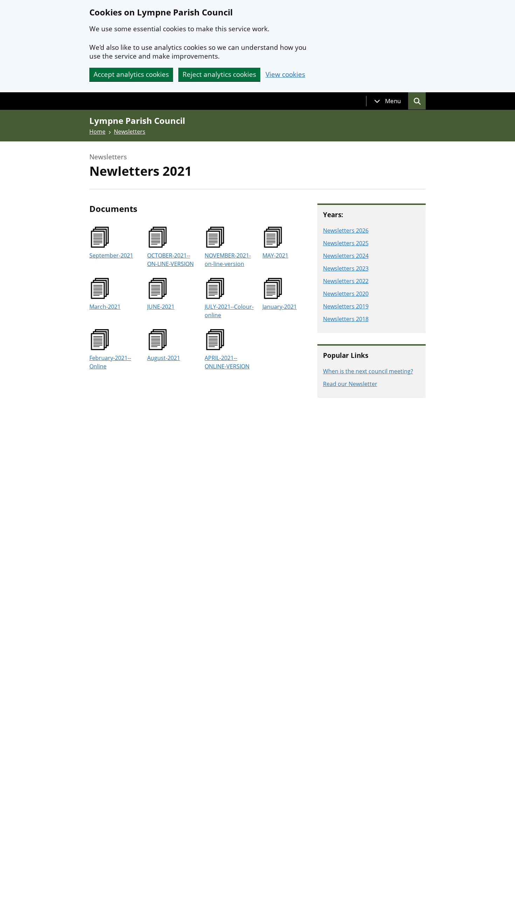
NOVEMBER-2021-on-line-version (228, 260)
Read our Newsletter (350, 384)
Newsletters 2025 (346, 243)
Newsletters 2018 (346, 319)
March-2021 (105, 307)
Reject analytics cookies (219, 74)
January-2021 (279, 307)
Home (97, 131)
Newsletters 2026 (346, 230)
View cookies (285, 74)
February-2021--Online (110, 362)
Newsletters (129, 131)
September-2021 (111, 255)
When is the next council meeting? (368, 371)
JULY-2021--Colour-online (229, 311)
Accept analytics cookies (131, 74)
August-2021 (163, 358)
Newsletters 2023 (346, 268)
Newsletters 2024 (346, 256)
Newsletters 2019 (346, 306)
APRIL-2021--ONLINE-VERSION (227, 362)
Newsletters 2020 (346, 294)
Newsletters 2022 (346, 281)
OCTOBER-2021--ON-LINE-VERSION (170, 260)
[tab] (387, 101)
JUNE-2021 (160, 307)
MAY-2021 (275, 255)
